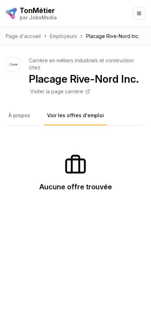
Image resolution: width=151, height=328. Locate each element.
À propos (19, 115)
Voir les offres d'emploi (75, 115)
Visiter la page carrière (56, 91)
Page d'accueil (23, 36)
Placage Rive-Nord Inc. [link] (112, 36)
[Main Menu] (139, 13)
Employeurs (63, 36)
